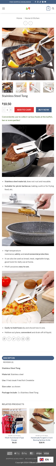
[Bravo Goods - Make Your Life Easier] (28, 8)
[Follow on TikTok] (40, 2)
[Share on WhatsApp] (4, 339)
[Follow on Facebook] (35, 2)
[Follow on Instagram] (38, 2)
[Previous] (6, 54)
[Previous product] (31, 23)
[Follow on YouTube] (45, 2)
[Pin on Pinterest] (23, 339)
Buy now (44, 110)
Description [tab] (9, 358)
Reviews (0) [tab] (8, 362)
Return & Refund (33, 459)
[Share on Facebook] (9, 339)
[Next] (49, 54)
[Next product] (25, 23)
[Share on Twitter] (14, 339)
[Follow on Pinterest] (42, 2)
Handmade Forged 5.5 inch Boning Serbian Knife (42, 439)
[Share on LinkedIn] (28, 339)
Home (19, 18)
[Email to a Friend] (18, 339)
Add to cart (24, 110)
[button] (3, 8)
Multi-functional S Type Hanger (14, 439)
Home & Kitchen (32, 18)
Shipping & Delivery (15, 459)
